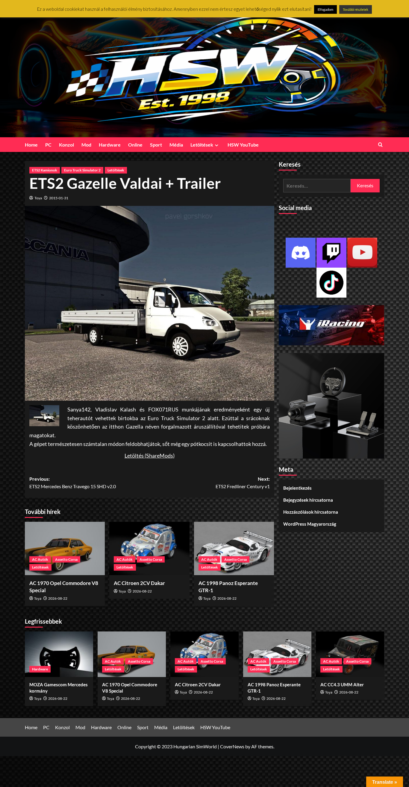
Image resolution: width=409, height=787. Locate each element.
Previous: (72, 482)
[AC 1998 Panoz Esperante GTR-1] (234, 548)
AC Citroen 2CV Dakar (139, 583)
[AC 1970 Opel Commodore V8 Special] (65, 548)
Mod (86, 144)
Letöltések (201, 144)
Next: (242, 482)
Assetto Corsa (66, 559)
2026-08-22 (57, 598)
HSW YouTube (243, 144)
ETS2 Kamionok (44, 170)
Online (135, 144)
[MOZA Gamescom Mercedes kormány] (59, 654)
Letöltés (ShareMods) (150, 455)
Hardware (110, 144)
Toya (38, 198)
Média (176, 144)
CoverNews (232, 746)
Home (31, 144)
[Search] (380, 144)
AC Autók (40, 559)
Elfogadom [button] (325, 9)
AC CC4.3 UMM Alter (342, 684)
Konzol (66, 144)
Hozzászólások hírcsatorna (310, 512)
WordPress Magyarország (309, 524)
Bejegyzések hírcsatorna (308, 500)
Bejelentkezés (297, 488)
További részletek (355, 9)
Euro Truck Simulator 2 (82, 170)
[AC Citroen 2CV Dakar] (149, 548)
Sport (156, 144)
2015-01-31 (58, 198)
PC (48, 144)
